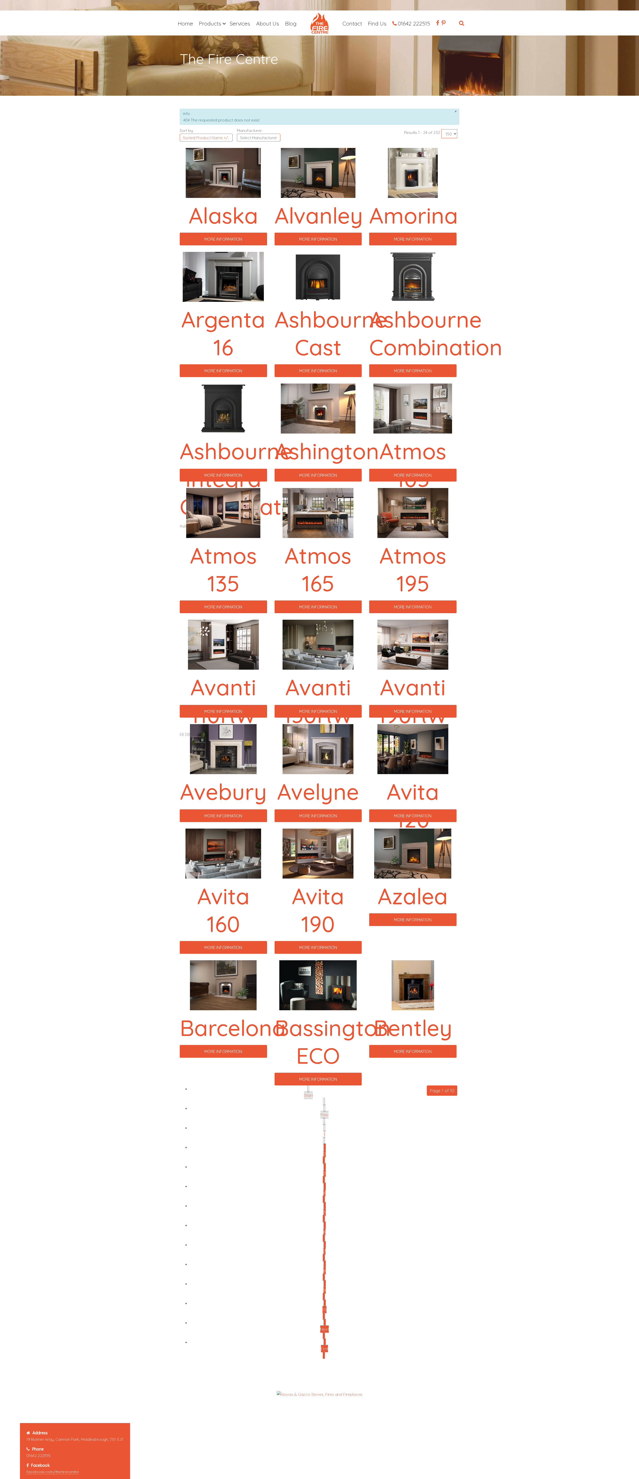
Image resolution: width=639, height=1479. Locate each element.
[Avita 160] (223, 853)
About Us (267, 23)
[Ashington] (318, 408)
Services (240, 23)
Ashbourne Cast (331, 333)
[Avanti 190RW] (412, 644)
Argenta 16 (223, 333)
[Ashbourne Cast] (318, 276)
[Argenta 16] (223, 276)
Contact (352, 23)
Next (324, 1329)
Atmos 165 (318, 569)
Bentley (412, 1027)
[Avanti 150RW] (318, 644)
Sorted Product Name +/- (206, 137)
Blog (291, 23)
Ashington (327, 451)
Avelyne (318, 791)
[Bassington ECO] (318, 984)
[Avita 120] (412, 748)
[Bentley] (413, 984)
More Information (223, 239)
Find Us (377, 23)
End (324, 1348)
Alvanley (319, 215)
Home (185, 23)
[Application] (319, 24)
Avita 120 (413, 805)
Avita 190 (318, 910)
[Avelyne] (318, 748)
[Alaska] (223, 172)
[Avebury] (223, 748)
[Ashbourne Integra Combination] (223, 408)
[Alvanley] (318, 172)
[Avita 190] (318, 853)
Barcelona (233, 1027)
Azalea (413, 896)
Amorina (413, 215)
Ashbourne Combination (435, 333)
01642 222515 (414, 23)
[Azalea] (412, 853)
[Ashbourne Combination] (413, 276)
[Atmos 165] (318, 512)
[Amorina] (413, 172)
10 (324, 1309)
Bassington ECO (333, 1041)
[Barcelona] (223, 984)
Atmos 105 (412, 465)
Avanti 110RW (223, 701)
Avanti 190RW (413, 701)
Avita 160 (223, 910)
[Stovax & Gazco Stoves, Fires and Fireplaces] (319, 1393)
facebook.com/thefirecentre (52, 1471)
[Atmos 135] (223, 512)
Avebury (223, 791)
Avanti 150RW (318, 701)
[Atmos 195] (412, 512)
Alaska (223, 215)
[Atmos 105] (412, 408)
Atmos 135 (223, 569)
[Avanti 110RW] (223, 644)
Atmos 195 (412, 569)
